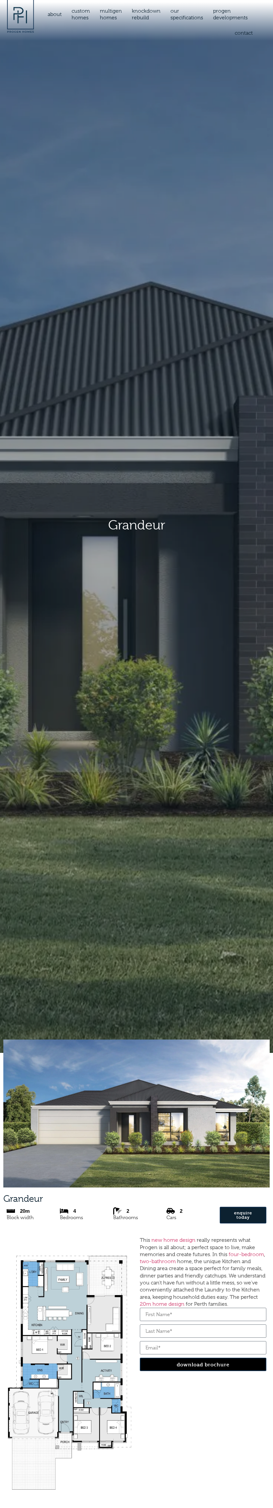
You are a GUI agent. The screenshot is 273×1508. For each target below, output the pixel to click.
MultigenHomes (111, 14)
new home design (173, 1240)
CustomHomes (81, 14)
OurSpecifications (186, 14)
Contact (244, 33)
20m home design (162, 1304)
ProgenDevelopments (230, 14)
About (55, 14)
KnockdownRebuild (146, 14)
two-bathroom (158, 1261)
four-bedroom (246, 1254)
